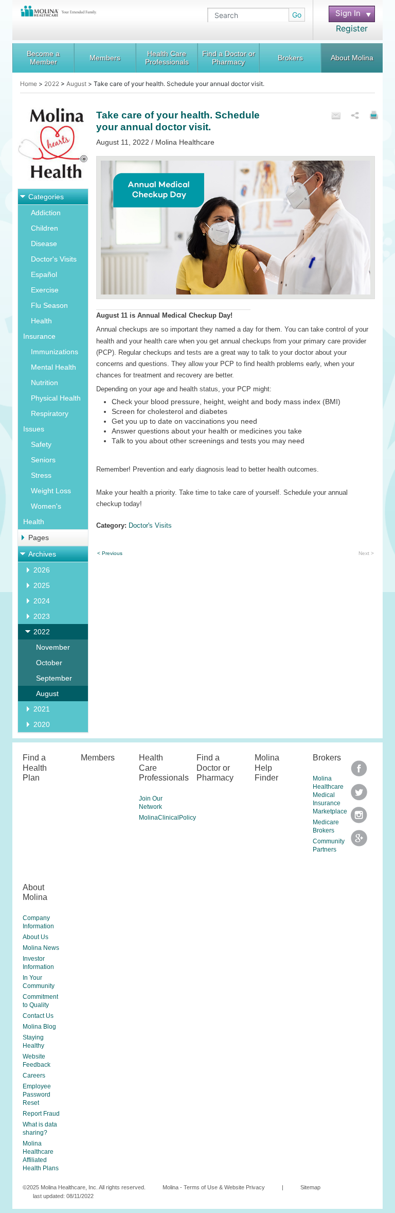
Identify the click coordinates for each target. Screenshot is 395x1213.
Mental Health (53, 367)
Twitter (359, 772)
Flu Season (49, 305)
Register (352, 28)
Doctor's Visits (54, 259)
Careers (34, 1075)
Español (44, 274)
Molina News (41, 947)
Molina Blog (39, 1026)
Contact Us (38, 1015)
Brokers (290, 58)
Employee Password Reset (37, 1094)
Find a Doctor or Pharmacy (228, 57)
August (76, 84)
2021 (41, 709)
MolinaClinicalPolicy (167, 817)
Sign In (345, 13)
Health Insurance (39, 328)
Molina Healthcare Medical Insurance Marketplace (330, 795)
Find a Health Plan (35, 767)
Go (296, 14)
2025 (41, 585)
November (53, 647)
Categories (46, 197)
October (49, 663)
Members (104, 58)
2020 (41, 724)
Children (44, 228)
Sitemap (310, 1187)
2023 (41, 616)
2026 (41, 570)
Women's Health (42, 514)
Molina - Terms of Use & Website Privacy (214, 1187)
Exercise (45, 290)
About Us (35, 937)
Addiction (46, 213)
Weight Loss (51, 491)
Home (28, 84)
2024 (41, 601)
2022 (51, 84)
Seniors (43, 460)
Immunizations (54, 352)
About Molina (352, 58)
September (54, 678)
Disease (44, 243)
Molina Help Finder (267, 767)
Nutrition (44, 382)
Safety (41, 444)
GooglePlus (359, 841)
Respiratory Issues (45, 421)
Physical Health (56, 398)
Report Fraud (41, 1113)
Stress (41, 475)
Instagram (359, 818)
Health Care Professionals (167, 57)
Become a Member (43, 57)
